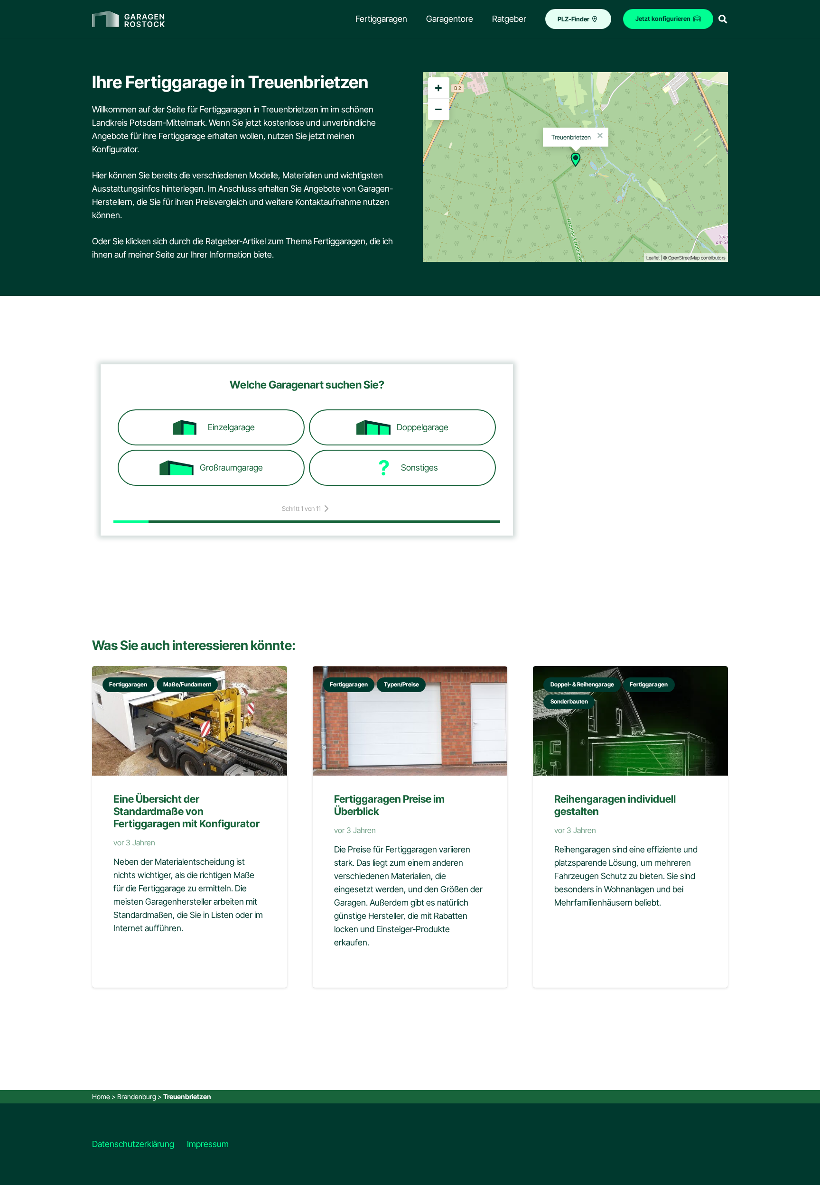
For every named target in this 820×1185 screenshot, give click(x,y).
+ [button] (438, 88)
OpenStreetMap (684, 257)
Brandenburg (136, 1096)
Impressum (208, 1144)
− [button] (438, 109)
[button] (722, 19)
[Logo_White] (128, 19)
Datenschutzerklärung (133, 1144)
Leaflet (653, 257)
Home (101, 1096)
